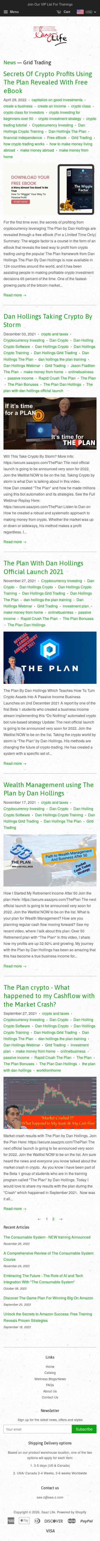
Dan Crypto (59, 340)
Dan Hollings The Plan (67, 131)
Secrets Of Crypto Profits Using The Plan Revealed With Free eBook (47, 82)
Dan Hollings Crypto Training (59, 815)
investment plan (76, 606)
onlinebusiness (80, 371)
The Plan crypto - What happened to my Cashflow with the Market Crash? (49, 996)
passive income (20, 378)
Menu (14, 11)
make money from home (43, 371)
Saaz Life (48, 1512)
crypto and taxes (54, 334)
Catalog (50, 1372)
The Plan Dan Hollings (62, 384)
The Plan (88, 378)
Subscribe (84, 1429)
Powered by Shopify (71, 1512)
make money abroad (37, 150)
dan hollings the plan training (62, 359)
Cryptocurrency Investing (52, 125)
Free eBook (56, 137)
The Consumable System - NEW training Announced (46, 1237)
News (9, 62)
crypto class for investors (23, 112)
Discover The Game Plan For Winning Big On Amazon (48, 1298)
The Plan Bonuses (23, 384)
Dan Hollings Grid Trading (55, 352)
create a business (18, 106)
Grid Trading (81, 137)
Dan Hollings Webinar (21, 365)
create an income (52, 106)
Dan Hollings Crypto (52, 346)
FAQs (50, 1384)
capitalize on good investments (57, 99)
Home (50, 1366)
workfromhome (49, 1070)
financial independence (22, 137)
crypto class (81, 106)
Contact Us (50, 1397)
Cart (66, 11)
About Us (50, 1391)
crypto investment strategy (59, 118)
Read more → (15, 295)
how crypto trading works (23, 143)
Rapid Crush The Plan (57, 378)
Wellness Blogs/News (50, 1378)
